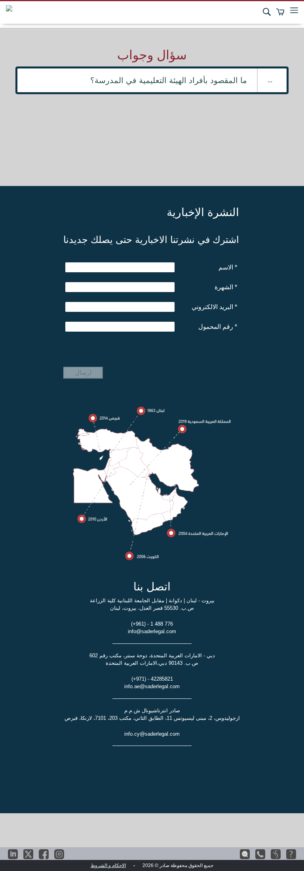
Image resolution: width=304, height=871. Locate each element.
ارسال (83, 372)
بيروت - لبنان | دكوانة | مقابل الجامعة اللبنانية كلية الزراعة (152, 600)
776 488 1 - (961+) (152, 624)
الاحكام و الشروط (108, 865)
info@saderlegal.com (152, 631)
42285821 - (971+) (152, 679)
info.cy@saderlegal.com (152, 734)
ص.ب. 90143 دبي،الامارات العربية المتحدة (152, 663)
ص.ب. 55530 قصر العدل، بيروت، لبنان (152, 608)
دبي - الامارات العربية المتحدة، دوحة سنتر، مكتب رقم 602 (152, 655)
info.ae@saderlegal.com (152, 686)
